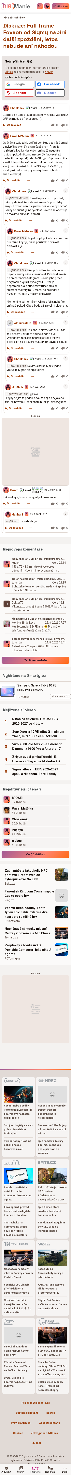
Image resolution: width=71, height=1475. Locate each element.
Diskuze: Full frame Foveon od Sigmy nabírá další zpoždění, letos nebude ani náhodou (35, 35)
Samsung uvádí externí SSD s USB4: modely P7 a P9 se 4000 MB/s (52, 1350)
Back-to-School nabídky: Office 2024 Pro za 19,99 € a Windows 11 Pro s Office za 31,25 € (52, 1368)
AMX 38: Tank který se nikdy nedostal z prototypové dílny (51, 1288)
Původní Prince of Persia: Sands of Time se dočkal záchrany (17, 1366)
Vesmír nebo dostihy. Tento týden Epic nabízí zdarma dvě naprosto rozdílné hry (26, 912)
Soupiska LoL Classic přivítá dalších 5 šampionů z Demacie (17, 1288)
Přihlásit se (60, 6)
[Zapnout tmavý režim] (47, 6)
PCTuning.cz (12, 958)
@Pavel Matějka (18, 197)
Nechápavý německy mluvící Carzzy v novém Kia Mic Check (27, 931)
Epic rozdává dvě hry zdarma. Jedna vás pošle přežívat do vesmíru (50, 1147)
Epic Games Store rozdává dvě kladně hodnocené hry (49, 1211)
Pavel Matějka (19, 135)
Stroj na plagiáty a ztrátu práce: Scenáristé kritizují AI (18, 1129)
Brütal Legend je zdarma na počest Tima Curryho (18, 1382)
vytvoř (49, 71)
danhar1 (17, 514)
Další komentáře (35, 660)
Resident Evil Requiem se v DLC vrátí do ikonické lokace (51, 1226)
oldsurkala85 (23, 322)
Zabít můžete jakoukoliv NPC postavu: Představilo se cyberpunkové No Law (26, 875)
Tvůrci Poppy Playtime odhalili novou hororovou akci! (17, 1145)
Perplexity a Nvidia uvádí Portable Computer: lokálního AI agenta (28, 949)
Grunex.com (12, 921)
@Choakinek (18, 238)
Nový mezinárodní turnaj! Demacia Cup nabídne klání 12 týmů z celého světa (18, 1306)
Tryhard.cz (11, 937)
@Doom (13, 521)
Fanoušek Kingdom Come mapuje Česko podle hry (29, 894)
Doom (14, 490)
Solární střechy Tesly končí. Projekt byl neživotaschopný (50, 1386)
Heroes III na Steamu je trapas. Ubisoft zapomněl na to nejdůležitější (52, 1111)
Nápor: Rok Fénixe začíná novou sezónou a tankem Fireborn (52, 1304)
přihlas (9, 71)
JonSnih (17, 387)
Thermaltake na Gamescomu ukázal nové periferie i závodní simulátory (15, 1228)
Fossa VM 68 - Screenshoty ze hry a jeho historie (50, 1273)
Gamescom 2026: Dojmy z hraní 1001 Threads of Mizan (52, 1129)
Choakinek (17, 107)
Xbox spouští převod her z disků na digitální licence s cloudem (17, 1211)
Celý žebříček (35, 854)
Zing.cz (9, 900)
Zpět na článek (16, 17)
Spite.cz (10, 883)
